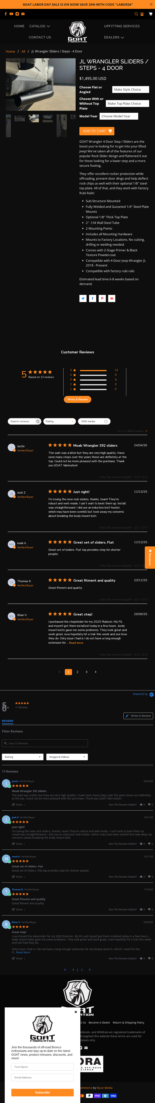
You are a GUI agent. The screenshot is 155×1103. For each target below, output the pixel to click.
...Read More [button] (22, 952)
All (23, 51)
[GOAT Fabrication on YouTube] (12, 14)
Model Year (88, 116)
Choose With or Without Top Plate (91, 104)
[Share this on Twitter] (83, 298)
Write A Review (77, 399)
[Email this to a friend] (111, 298)
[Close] (75, 1012)
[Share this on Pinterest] (102, 298)
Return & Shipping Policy (128, 1022)
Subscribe (42, 1092)
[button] (19, 804)
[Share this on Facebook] (92, 298)
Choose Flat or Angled (90, 89)
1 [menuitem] (73, 969)
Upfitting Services (122, 26)
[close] (151, 4)
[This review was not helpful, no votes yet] (143, 477)
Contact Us (40, 37)
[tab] (138, 716)
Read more (76, 643)
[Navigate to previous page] (59, 672)
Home (19, 26)
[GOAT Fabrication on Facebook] (6, 14)
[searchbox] (21, 421)
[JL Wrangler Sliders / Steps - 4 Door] (41, 84)
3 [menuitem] (82, 969)
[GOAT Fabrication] (77, 32)
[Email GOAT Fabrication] (24, 14)
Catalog (37, 26)
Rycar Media (104, 1088)
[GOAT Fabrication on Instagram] (18, 14)
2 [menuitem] (77, 969)
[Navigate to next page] (95, 672)
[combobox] (59, 421)
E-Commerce (84, 1088)
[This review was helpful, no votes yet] (136, 477)
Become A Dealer (99, 1022)
